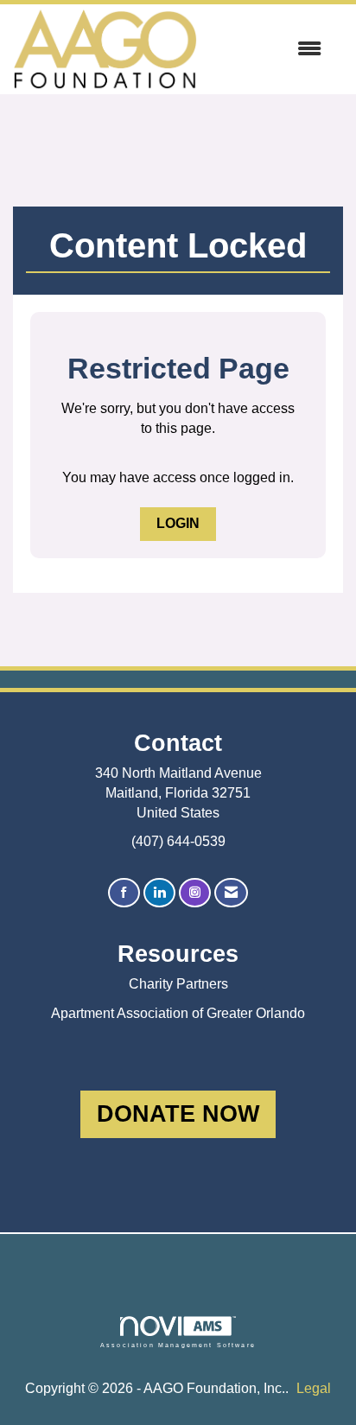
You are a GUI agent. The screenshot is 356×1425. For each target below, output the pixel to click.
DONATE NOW (178, 1113)
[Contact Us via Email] (231, 893)
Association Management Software (178, 1344)
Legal (313, 1388)
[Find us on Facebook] (124, 893)
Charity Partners (178, 984)
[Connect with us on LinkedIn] (159, 893)
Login (178, 523)
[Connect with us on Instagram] (195, 893)
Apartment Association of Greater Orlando (178, 1013)
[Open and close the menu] (268, 49)
